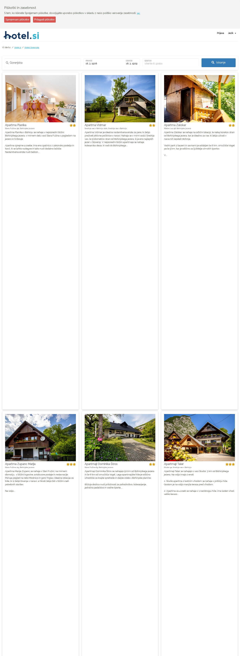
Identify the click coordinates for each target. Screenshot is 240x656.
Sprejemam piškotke (17, 19)
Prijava (220, 33)
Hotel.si (17, 47)
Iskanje (220, 62)
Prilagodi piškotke (44, 19)
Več (138, 13)
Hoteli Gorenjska (32, 47)
